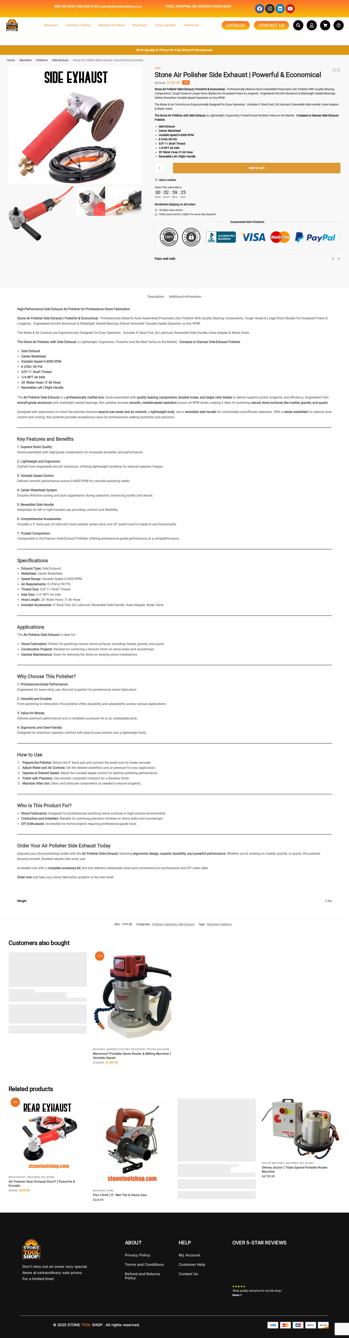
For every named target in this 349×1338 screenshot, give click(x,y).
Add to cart (256, 168)
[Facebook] (259, 8)
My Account (189, 1255)
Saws (110, 1190)
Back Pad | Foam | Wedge (286, 266)
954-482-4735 (87, 6)
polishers (226, 924)
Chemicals (191, 25)
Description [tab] (156, 297)
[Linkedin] (280, 8)
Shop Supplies (165, 25)
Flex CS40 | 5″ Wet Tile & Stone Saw (120, 1195)
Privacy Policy (137, 1255)
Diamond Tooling (78, 25)
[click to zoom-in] (75, 125)
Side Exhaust (60, 60)
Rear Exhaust (17, 1177)
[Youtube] (290, 8)
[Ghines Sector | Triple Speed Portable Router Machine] (334, 70)
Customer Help (192, 1264)
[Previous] (333, 258)
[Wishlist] (81, 958)
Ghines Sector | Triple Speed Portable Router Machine (295, 1169)
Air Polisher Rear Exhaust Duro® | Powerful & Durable (42, 1183)
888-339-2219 (65, 6)
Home (11, 60)
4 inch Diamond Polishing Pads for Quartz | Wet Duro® (212, 266)
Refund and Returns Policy (142, 1276)
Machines (140, 25)
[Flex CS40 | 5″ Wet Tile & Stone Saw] (132, 1143)
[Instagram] (269, 8)
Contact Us (188, 1274)
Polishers (42, 60)
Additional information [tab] (185, 297)
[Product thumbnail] (166, 272)
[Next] (338, 258)
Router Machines (158, 1049)
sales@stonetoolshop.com (121, 6)
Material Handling (111, 25)
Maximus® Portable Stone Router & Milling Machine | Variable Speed (132, 1056)
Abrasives (51, 25)
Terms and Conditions (144, 1264)
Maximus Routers (118, 1049)
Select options (189, 277)
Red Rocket (138, 1049)
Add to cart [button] (132, 1071)
